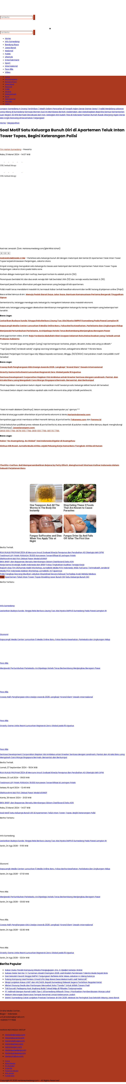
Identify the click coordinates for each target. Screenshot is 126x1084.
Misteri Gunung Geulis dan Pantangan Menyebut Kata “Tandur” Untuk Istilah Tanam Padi (47, 985)
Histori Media (10, 1063)
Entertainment (12, 60)
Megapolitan (13, 123)
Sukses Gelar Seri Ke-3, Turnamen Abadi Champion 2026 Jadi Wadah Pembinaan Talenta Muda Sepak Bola (56, 973)
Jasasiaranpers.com (24, 427)
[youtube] (16, 14)
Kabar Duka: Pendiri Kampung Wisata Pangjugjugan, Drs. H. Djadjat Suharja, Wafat (43, 970)
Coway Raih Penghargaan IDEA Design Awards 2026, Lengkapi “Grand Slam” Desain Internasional (51, 367)
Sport (7, 63)
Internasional (11, 66)
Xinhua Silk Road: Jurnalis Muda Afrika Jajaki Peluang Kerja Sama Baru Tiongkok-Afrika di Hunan (51, 445)
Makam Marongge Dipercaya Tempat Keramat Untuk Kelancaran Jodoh (40, 994)
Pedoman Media (11, 1071)
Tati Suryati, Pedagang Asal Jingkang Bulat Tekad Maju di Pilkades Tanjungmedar (43, 988)
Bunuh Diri (60, 577)
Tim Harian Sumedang (10, 149)
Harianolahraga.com (15, 1041)
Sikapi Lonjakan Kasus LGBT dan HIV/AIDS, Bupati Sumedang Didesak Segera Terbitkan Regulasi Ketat (53, 982)
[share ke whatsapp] (11, 161)
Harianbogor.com (13, 1047)
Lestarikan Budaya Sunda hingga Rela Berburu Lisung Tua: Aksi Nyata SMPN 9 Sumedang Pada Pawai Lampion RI (59, 320)
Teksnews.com (78, 419)
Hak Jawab (9, 1073)
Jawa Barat (10, 47)
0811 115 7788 (53, 430)
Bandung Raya (12, 44)
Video (7, 72)
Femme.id (96, 419)
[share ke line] (20, 161)
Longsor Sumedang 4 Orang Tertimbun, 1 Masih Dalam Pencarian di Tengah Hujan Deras (42, 108)
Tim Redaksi (10, 1066)
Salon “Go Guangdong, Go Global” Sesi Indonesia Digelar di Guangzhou (37, 440)
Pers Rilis (9, 69)
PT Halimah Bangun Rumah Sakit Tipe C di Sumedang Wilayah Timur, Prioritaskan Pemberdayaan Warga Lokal (57, 991)
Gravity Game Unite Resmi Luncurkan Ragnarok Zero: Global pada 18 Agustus (40, 372)
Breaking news (48, 577)
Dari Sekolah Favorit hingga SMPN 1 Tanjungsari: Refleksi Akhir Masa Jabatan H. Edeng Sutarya (50, 976)
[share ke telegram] (15, 161)
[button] (1, 253)
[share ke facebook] (2, 161)
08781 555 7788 (23, 430)
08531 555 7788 (7, 430)
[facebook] (2, 14)
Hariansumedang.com (15, 1050)
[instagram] (12, 14)
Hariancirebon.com (14, 1056)
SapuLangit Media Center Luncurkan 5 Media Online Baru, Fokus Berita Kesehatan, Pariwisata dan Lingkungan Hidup (61, 325)
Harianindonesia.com (78, 414)
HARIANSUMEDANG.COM (12, 258)
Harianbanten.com (14, 1044)
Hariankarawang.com (15, 1053)
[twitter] (7, 14)
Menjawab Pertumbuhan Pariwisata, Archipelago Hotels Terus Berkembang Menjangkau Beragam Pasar (55, 330)
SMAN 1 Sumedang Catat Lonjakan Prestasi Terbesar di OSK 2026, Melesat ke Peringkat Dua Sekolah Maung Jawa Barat (62, 997)
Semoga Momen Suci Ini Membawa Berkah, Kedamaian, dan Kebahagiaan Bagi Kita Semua (68, 111)
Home (8, 38)
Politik (8, 53)
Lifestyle (9, 56)
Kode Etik (8, 1068)
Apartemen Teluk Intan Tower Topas (23, 577)
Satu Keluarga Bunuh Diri (77, 577)
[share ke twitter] (6, 161)
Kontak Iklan (10, 1076)
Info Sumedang (12, 41)
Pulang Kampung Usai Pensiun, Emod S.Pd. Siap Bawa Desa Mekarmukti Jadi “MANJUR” (46, 979)
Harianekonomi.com (14, 1037)
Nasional (9, 50)
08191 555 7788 (39, 430)
